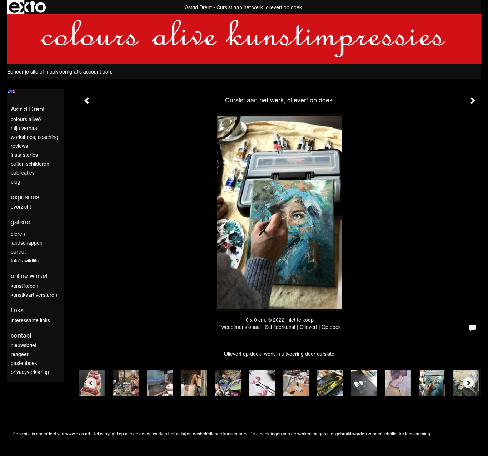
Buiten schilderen (30, 163)
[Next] (468, 382)
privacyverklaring (30, 371)
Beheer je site (22, 71)
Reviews (19, 145)
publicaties (23, 172)
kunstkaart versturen (34, 294)
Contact (21, 335)
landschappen (27, 242)
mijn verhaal (24, 127)
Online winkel (29, 275)
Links (17, 309)
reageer (20, 353)
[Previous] (91, 382)
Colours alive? (26, 118)
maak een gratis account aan (78, 71)
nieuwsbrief (23, 345)
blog (15, 181)
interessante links (30, 320)
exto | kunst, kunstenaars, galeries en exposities (27, 7)
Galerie (20, 221)
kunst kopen (24, 285)
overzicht (21, 206)
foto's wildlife (25, 260)
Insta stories (24, 154)
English (11, 91)
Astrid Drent (198, 7)
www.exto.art (77, 433)
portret (18, 251)
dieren (18, 233)
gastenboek (24, 362)
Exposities (25, 196)
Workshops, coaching (34, 136)
